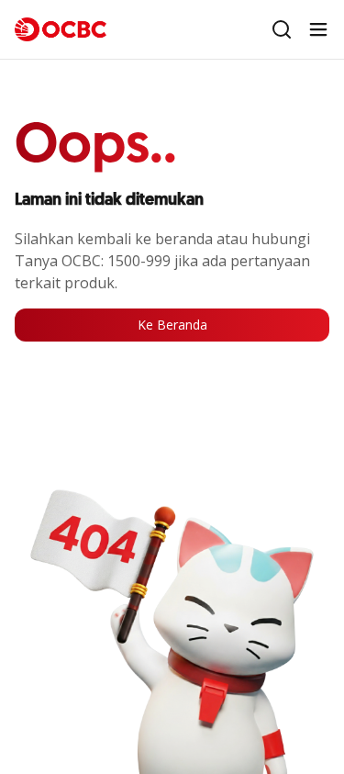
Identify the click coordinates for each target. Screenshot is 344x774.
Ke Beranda (172, 324)
